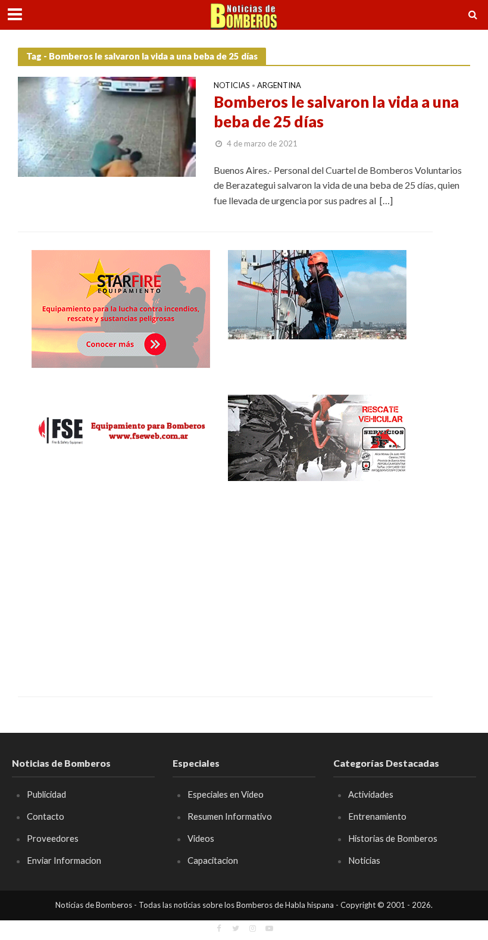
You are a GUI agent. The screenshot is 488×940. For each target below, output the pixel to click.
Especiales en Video (225, 794)
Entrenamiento (377, 816)
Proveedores (53, 838)
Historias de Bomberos (392, 838)
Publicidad (46, 794)
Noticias (232, 86)
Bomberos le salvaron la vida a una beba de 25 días (336, 112)
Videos (200, 838)
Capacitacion (212, 860)
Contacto (45, 816)
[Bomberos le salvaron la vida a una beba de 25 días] (107, 125)
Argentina (279, 86)
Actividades (370, 794)
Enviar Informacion (64, 860)
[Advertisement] (121, 580)
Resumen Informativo (229, 816)
